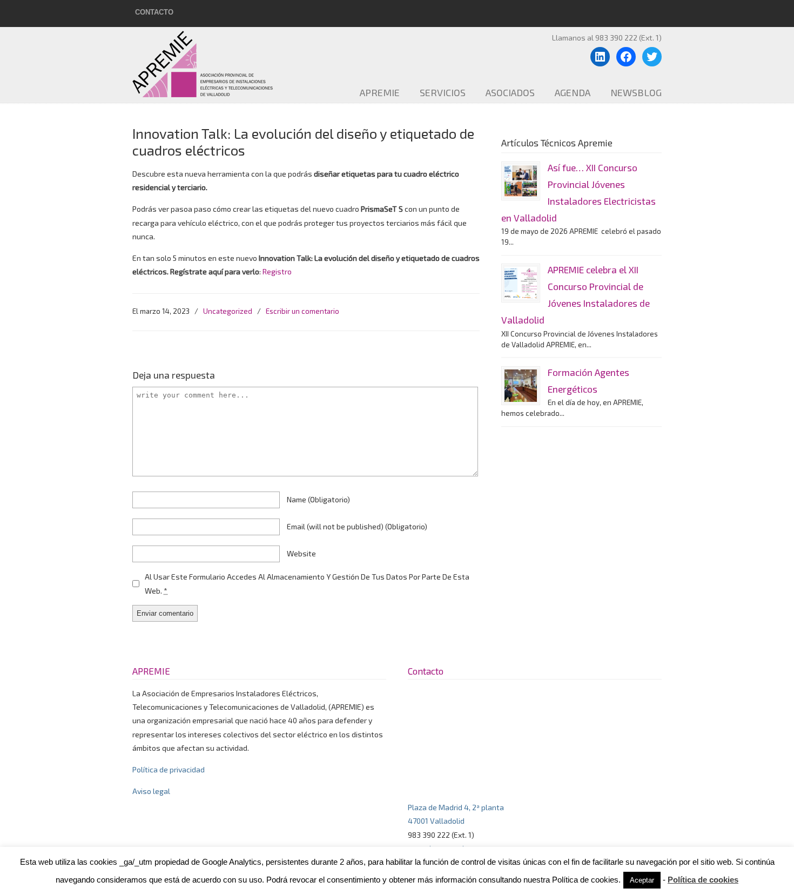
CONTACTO (154, 12)
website (301, 553)
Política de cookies (703, 879)
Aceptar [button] (642, 880)
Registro (277, 271)
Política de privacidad (168, 769)
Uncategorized (227, 311)
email (357, 526)
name (318, 499)
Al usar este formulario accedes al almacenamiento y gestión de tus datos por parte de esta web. (307, 583)
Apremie (210, 63)
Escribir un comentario (302, 311)
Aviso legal (151, 791)
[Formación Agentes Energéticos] (520, 385)
